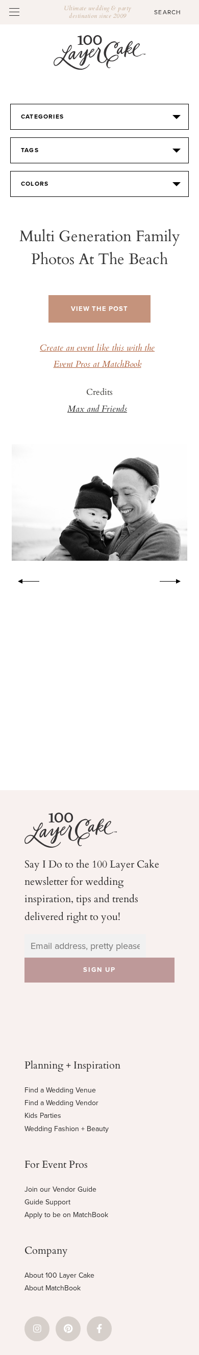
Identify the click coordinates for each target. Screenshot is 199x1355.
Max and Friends (97, 409)
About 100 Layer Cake (59, 1275)
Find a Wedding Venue (60, 1090)
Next (175, 579)
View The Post (99, 309)
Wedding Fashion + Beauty (66, 1129)
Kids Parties (42, 1115)
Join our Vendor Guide (60, 1189)
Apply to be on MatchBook (66, 1214)
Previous (23, 579)
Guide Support (47, 1202)
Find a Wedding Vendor (61, 1103)
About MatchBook (52, 1288)
